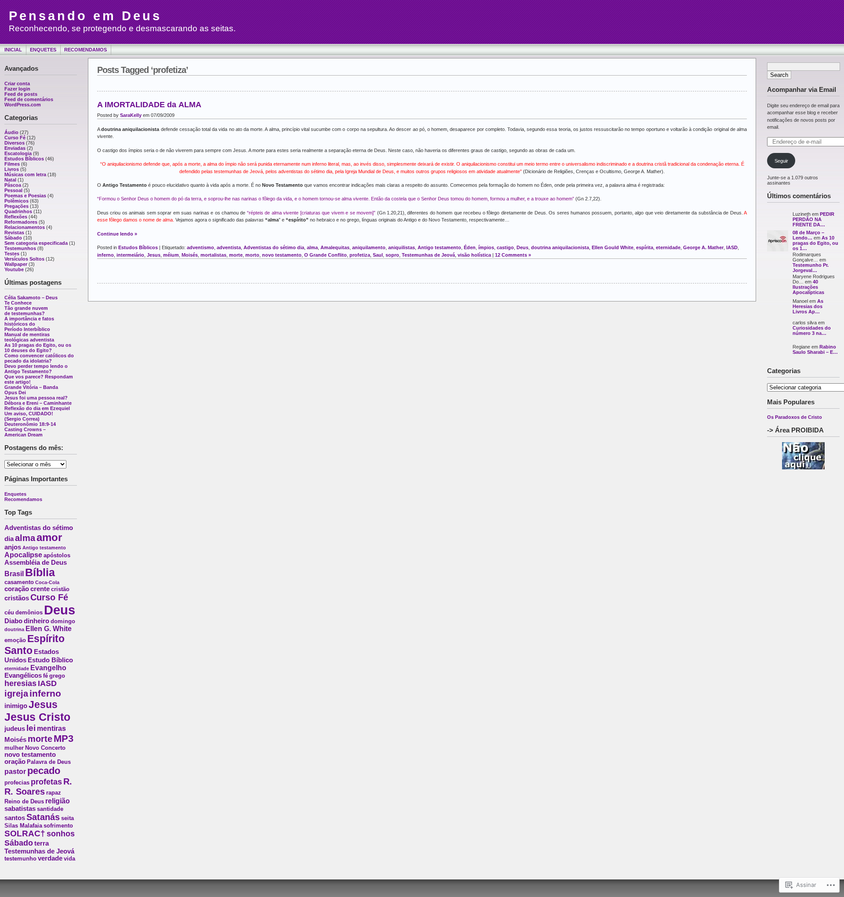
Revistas (14, 232)
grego (57, 675)
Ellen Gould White (612, 247)
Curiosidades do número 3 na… (812, 330)
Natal (10, 179)
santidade (50, 809)
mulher (14, 747)
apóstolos (57, 555)
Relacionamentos (24, 227)
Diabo (13, 621)
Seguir (781, 160)
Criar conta (17, 83)
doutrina (14, 629)
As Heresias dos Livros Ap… (808, 306)
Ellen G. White (48, 628)
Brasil (14, 573)
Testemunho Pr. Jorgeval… (811, 267)
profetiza (359, 255)
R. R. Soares (38, 786)
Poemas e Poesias (25, 195)
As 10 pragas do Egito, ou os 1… (815, 243)
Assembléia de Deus (35, 562)
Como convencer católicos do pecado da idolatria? (39, 358)
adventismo (200, 247)
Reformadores (20, 222)
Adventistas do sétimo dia (274, 247)
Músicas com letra (25, 174)
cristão (60, 589)
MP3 (63, 738)
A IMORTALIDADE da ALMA (149, 104)
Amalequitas (334, 247)
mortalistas (213, 255)
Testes (11, 253)
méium (171, 255)
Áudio (11, 132)
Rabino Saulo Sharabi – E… (815, 349)
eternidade (16, 668)
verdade (50, 858)
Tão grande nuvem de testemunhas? (26, 310)
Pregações (16, 206)
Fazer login (17, 88)
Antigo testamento (44, 547)
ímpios (486, 247)
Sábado (13, 237)
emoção (15, 640)
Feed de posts (20, 94)
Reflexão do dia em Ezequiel (37, 408)
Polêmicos (16, 200)
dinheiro (36, 621)
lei (31, 728)
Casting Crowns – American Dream (25, 432)
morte (40, 739)
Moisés (15, 739)
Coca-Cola (47, 582)
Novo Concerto (45, 747)
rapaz (53, 792)
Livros (11, 169)
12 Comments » (513, 255)
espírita (644, 247)
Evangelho (48, 668)
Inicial (13, 49)
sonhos (61, 833)
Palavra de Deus (49, 762)
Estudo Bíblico (50, 660)
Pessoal (13, 190)
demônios (29, 612)
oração (14, 761)
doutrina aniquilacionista (560, 247)
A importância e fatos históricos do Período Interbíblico (29, 324)
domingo (63, 621)
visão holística (474, 255)
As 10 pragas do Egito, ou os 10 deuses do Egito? (37, 347)
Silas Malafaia (23, 825)
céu (9, 612)
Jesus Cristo (37, 717)
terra (41, 843)
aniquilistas (401, 247)
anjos (12, 547)
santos (14, 817)
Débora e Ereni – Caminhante (38, 403)
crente (40, 588)
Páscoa (12, 185)
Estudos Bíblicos (24, 158)
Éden (470, 247)
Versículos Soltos (24, 258)
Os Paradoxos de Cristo (794, 417)
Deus (59, 610)
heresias (20, 683)
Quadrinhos (18, 211)
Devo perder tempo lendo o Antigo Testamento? (36, 368)
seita (67, 818)
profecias (16, 782)
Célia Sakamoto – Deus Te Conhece (31, 300)
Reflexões (15, 216)
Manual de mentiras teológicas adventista (29, 337)
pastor (15, 771)
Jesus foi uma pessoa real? (36, 397)
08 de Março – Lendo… (808, 235)
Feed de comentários (28, 99)
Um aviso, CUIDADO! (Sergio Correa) (28, 416)
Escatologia (18, 153)
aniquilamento (369, 247)
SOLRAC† (24, 833)
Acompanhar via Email (801, 89)
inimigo (15, 705)
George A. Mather (703, 247)
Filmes (12, 164)
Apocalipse (23, 555)
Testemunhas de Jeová (39, 851)
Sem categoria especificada (36, 243)
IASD (47, 683)
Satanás (43, 817)
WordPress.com (22, 104)
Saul (378, 255)
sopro (392, 255)
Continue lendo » (117, 233)
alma (25, 538)
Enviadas (14, 148)
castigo (505, 247)
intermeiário (130, 255)
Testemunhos (20, 248)
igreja (16, 693)
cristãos (16, 598)
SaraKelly (131, 115)
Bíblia (40, 572)
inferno (45, 693)
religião (57, 801)
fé (45, 675)
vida (69, 858)
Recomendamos (85, 49)
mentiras (51, 728)
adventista (229, 247)
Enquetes (43, 49)
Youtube (14, 269)
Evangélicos (23, 675)
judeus (14, 728)
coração (16, 588)
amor (49, 537)
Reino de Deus (24, 801)
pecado (43, 770)
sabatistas (20, 808)
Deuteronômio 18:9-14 (30, 424)
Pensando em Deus (85, 16)
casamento (19, 582)
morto (252, 255)
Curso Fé (14, 137)
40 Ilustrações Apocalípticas (808, 287)
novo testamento (30, 754)
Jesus (43, 704)
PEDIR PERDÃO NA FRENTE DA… (813, 219)
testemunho (20, 858)
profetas (46, 781)
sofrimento (58, 825)
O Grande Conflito (325, 255)
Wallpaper (15, 264)
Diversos (14, 142)
